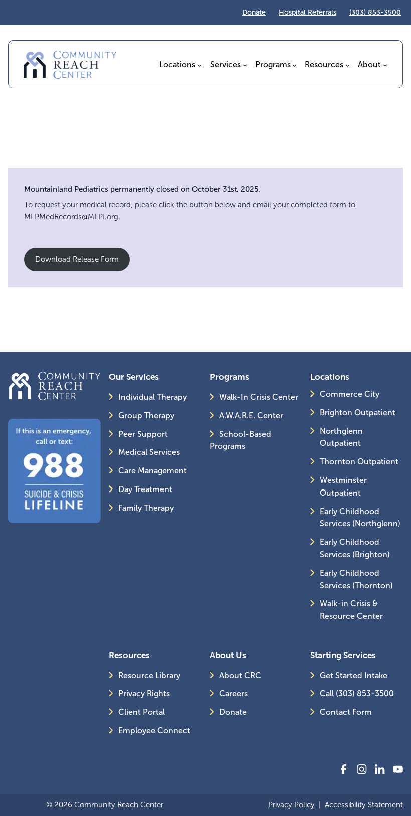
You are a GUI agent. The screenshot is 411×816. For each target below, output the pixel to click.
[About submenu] (385, 64)
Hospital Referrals (307, 12)
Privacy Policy (291, 804)
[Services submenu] (245, 64)
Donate (254, 12)
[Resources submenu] (347, 64)
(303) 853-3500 (375, 12)
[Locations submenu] (199, 64)
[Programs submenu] (294, 64)
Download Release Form (77, 259)
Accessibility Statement (364, 804)
